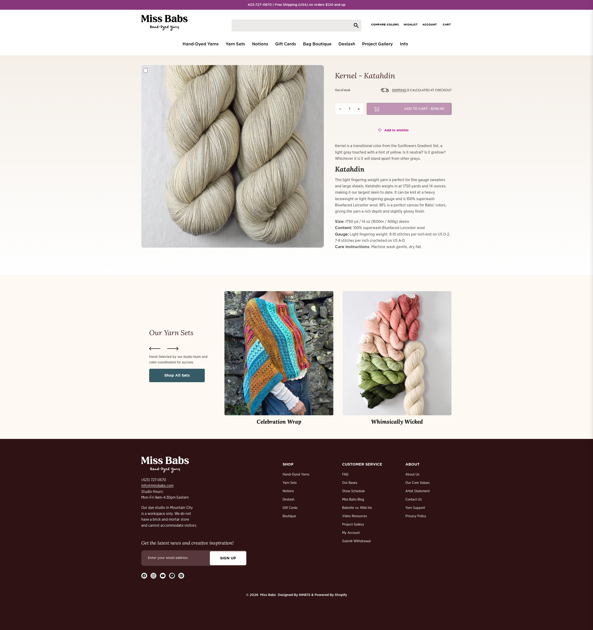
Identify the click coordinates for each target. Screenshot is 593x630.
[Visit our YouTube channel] (163, 576)
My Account (351, 533)
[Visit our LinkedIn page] (172, 576)
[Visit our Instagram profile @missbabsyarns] (153, 576)
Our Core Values (417, 483)
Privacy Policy (415, 516)
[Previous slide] (154, 348)
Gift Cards (290, 508)
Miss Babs (268, 595)
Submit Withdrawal (356, 541)
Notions (288, 491)
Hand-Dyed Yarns (296, 474)
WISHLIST (411, 24)
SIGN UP (228, 558)
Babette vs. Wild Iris (357, 508)
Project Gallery (353, 524)
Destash (288, 499)
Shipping (399, 90)
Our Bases (349, 483)
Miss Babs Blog (353, 499)
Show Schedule (353, 491)
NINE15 (304, 595)
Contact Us (413, 499)
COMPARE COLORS (385, 24)
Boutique (289, 516)
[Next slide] (172, 348)
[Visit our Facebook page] (144, 576)
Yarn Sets (289, 483)
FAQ (345, 474)
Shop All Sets (177, 375)
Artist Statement (417, 491)
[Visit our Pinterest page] (181, 576)
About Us (412, 474)
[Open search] (296, 25)
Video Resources (354, 516)
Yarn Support (415, 508)
